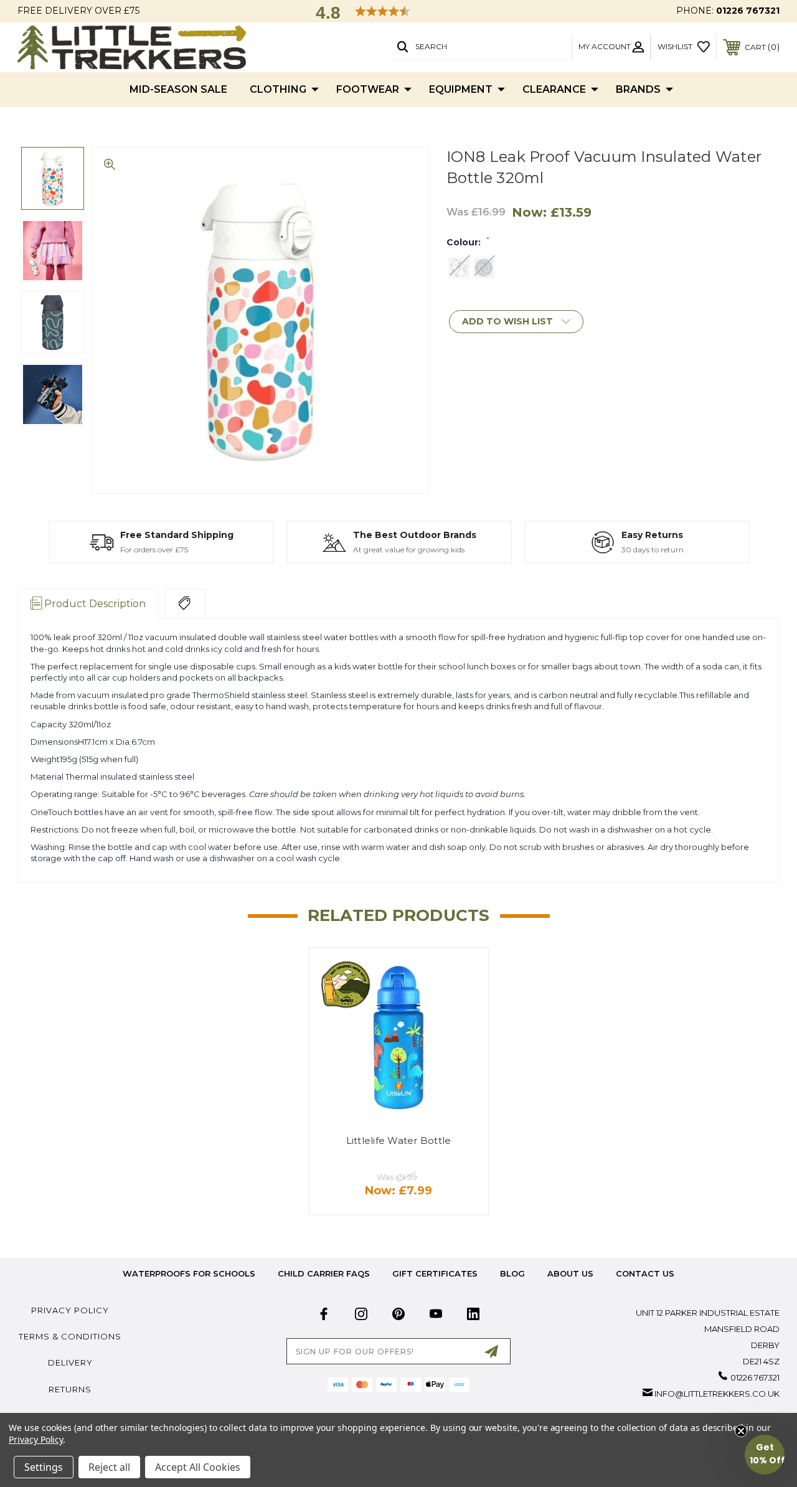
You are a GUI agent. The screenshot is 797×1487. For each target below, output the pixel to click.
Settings (43, 1467)
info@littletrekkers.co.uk (717, 1394)
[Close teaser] (741, 1431)
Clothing (278, 89)
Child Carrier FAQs (324, 1273)
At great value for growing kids (409, 549)
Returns (70, 1389)
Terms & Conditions (70, 1336)
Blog (512, 1273)
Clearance (554, 89)
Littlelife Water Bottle (398, 1140)
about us (570, 1273)
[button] (765, 1455)
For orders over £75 (154, 549)
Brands (638, 89)
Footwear (367, 89)
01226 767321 (748, 10)
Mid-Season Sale (178, 89)
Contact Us (645, 1273)
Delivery (70, 1362)
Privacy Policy (70, 1310)
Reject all (109, 1467)
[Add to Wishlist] (463, 972)
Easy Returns (652, 535)
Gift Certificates (435, 1273)
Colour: (467, 242)
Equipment (461, 89)
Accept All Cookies (197, 1467)
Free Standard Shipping (176, 535)
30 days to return (652, 549)
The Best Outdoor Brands (414, 535)
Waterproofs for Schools (189, 1273)
